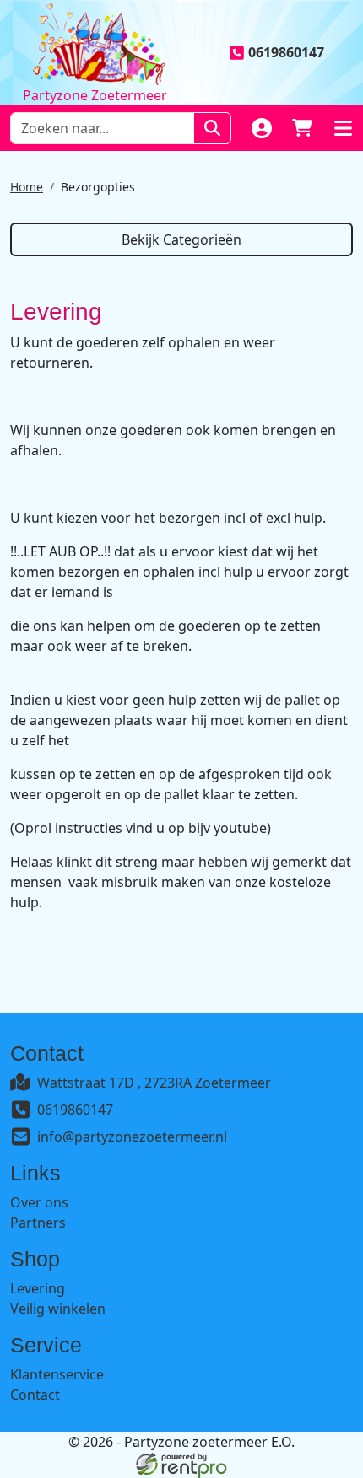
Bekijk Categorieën (181, 239)
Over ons (39, 1202)
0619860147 (75, 1109)
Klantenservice (57, 1374)
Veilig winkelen (58, 1308)
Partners (38, 1222)
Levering (37, 1288)
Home (26, 187)
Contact (35, 1394)
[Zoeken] (212, 128)
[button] (343, 128)
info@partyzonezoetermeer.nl (132, 1136)
